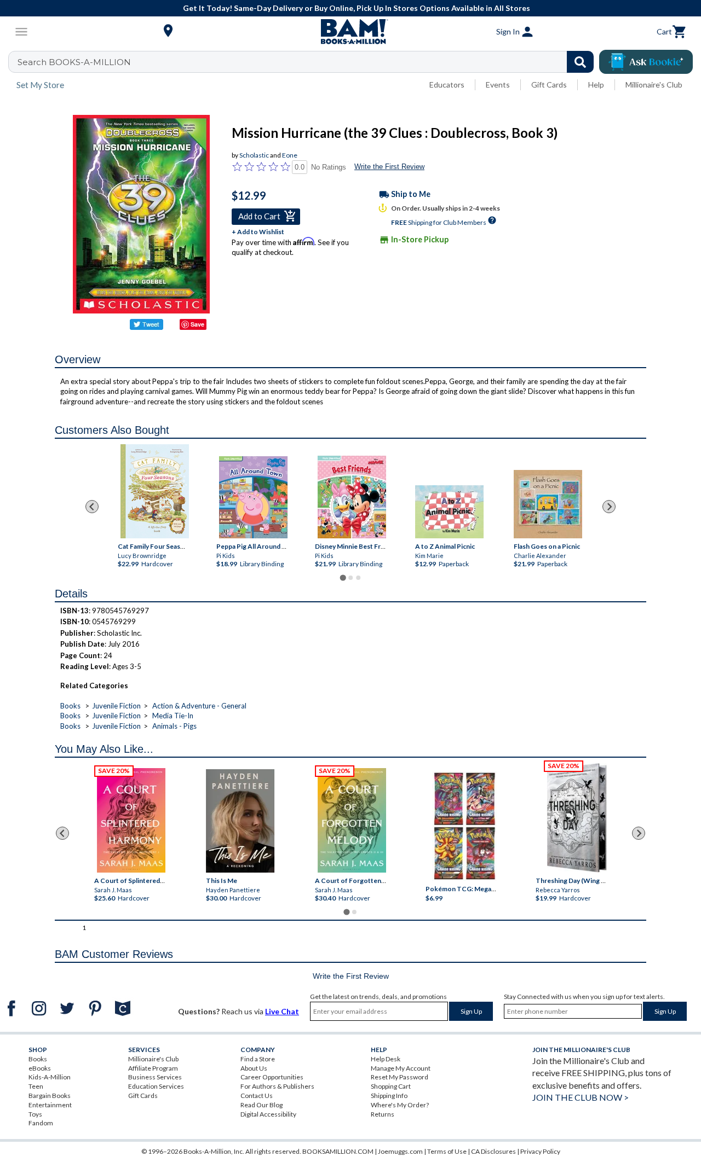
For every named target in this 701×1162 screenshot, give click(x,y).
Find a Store (257, 1059)
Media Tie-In (172, 715)
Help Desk (385, 1059)
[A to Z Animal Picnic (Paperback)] (449, 511)
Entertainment (50, 1105)
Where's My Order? (400, 1105)
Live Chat (282, 1011)
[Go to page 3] (358, 578)
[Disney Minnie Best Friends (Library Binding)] (352, 497)
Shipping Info (389, 1095)
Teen (35, 1086)
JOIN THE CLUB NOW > (580, 1097)
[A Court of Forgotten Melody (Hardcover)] (352, 820)
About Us (253, 1068)
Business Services (155, 1077)
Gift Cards (549, 84)
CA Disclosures (493, 1151)
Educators (446, 84)
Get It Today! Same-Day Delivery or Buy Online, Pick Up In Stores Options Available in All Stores (356, 8)
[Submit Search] (580, 62)
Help (596, 84)
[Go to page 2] (350, 578)
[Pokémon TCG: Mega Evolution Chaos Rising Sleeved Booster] (464, 826)
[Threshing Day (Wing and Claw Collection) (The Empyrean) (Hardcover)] (577, 818)
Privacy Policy (540, 1151)
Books (70, 705)
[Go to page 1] (343, 577)
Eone (289, 155)
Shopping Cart (391, 1086)
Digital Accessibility (268, 1114)
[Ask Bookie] (646, 62)
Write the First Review (389, 166)
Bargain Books (49, 1095)
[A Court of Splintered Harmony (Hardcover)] (131, 820)
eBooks (39, 1068)
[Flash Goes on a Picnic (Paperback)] (547, 504)
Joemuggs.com (400, 1151)
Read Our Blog (261, 1105)
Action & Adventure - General (199, 705)
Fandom (40, 1123)
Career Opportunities (271, 1077)
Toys (35, 1114)
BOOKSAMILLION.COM (338, 1151)
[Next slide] (609, 506)
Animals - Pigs (174, 726)
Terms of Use (447, 1151)
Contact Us (256, 1095)
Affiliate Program (153, 1068)
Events (498, 84)
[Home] (350, 31)
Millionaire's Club (653, 84)
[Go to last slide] (92, 506)
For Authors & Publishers (277, 1086)
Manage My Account (400, 1068)
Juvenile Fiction (116, 705)
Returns (382, 1114)
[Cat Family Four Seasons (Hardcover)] (154, 491)
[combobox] (308, 61)
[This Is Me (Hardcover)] (240, 821)
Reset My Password (399, 1077)
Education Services (156, 1086)
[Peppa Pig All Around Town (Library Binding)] (253, 497)
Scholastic (254, 155)
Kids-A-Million (49, 1077)
